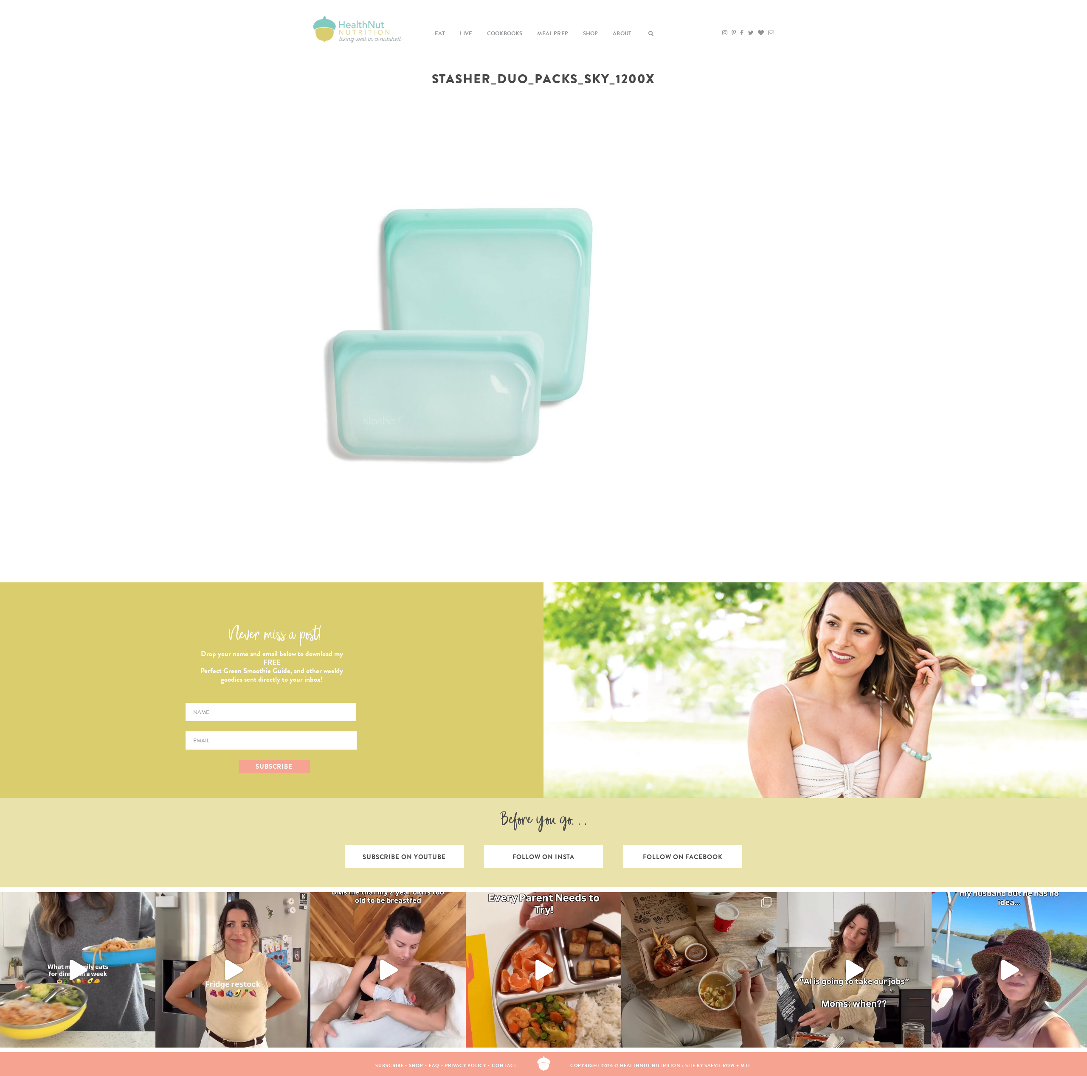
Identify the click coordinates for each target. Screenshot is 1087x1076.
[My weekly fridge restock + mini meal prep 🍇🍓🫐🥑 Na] (233, 970)
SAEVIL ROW (719, 1065)
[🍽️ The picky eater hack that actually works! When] (543, 970)
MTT (746, 1065)
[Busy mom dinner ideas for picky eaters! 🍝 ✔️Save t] (77, 970)
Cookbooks (505, 33)
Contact (504, 1065)
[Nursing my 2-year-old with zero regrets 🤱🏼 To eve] (388, 970)
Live (466, 33)
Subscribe (389, 1065)
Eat (440, 33)
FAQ (434, 1065)
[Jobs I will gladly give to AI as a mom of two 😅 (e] (854, 970)
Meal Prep (552, 33)
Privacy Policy (466, 1065)
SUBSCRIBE (274, 766)
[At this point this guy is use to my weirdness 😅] (1009, 970)
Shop (590, 33)
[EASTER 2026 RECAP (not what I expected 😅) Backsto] (699, 970)
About (622, 33)
